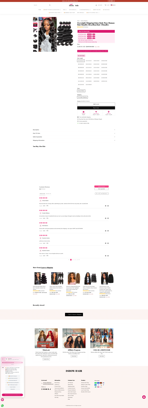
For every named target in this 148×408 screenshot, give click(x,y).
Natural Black (81, 90)
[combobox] (42, 5)
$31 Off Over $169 (82, 34)
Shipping (79, 94)
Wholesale (70, 397)
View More (102, 356)
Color (78, 88)
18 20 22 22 (81, 77)
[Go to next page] (79, 260)
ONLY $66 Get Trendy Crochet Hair (85, 40)
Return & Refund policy (59, 390)
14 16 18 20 (88, 81)
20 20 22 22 (88, 70)
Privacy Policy (58, 386)
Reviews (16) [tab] (42, 193)
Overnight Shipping (82, 97)
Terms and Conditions (59, 388)
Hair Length (80, 58)
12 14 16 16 (88, 74)
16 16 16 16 (96, 60)
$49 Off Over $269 (82, 36)
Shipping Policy (58, 391)
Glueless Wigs (84, 386)
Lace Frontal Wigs (85, 390)
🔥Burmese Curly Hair (69, 12)
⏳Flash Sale (106, 9)
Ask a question (101, 188)
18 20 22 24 (104, 81)
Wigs (64, 9)
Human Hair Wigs (85, 382)
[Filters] (99, 194)
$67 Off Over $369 (82, 38)
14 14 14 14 (88, 60)
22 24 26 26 (96, 77)
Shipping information (38, 140)
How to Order (71, 395)
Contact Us (57, 384)
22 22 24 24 (96, 70)
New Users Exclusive (72, 393)
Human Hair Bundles (85, 388)
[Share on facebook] (105, 206)
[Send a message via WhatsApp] (2, 405)
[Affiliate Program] (74, 338)
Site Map (56, 397)
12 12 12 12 (81, 60)
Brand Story (57, 382)
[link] (74, 5)
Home (40, 9)
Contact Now (46, 359)
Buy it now (96, 107)
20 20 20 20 (81, 64)
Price (78, 44)
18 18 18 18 (104, 60)
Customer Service (71, 388)
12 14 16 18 (81, 81)
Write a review (101, 186)
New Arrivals (80, 12)
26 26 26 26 (104, 64)
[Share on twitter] (108, 206)
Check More (74, 356)
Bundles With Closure (85, 391)
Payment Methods (72, 390)
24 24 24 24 (96, 64)
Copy (94, 34)
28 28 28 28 (81, 67)
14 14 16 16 (96, 67)
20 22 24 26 (81, 84)
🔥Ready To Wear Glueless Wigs (51, 9)
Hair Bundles (72, 9)
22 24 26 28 (88, 84)
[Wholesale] (46, 338)
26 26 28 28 (81, 74)
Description (36, 129)
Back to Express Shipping (74, 314)
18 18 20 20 (81, 70)
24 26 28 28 (104, 77)
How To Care (36, 133)
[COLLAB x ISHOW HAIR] (101, 338)
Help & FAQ (70, 384)
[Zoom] (55, 34)
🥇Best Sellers (97, 9)
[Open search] (96, 194)
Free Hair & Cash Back (59, 395)
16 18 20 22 (96, 81)
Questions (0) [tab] (48, 193)
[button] (80, 27)
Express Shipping (84, 20)
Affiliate (56, 393)
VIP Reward (70, 382)
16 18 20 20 (104, 74)
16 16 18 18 (104, 67)
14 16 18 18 (96, 74)
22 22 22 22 (88, 64)
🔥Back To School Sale (92, 12)
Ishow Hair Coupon (72, 391)
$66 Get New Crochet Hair (70, 0)
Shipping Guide (71, 386)
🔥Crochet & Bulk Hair (54, 12)
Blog (69, 399)
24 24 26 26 (104, 70)
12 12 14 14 (88, 67)
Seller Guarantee (37, 137)
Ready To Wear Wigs (85, 384)
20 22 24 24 (88, 77)
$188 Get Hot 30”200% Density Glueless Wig (87, 41)
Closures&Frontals (84, 9)
